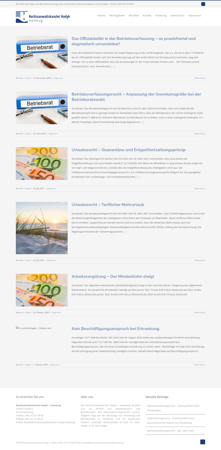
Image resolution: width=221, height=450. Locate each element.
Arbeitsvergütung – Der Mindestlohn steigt (113, 276)
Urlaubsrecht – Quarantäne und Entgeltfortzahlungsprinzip (129, 149)
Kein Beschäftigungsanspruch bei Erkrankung (115, 328)
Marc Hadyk (25, 78)
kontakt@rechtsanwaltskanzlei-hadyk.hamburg (49, 422)
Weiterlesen (199, 78)
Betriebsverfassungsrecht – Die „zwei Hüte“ (170, 430)
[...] (113, 66)
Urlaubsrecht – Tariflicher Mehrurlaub (108, 204)
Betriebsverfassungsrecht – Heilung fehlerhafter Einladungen (173, 408)
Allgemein (58, 78)
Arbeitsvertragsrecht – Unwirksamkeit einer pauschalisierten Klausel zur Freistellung (170, 420)
